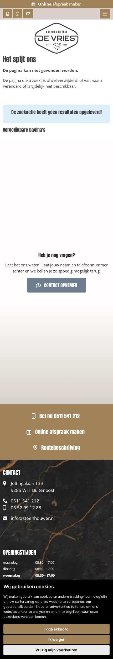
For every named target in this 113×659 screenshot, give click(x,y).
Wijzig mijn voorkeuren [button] (56, 650)
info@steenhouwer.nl (33, 518)
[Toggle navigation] (105, 13)
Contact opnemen (60, 285)
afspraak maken (59, 4)
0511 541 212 (25, 501)
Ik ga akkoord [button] (56, 629)
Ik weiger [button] (56, 639)
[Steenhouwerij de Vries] (56, 35)
